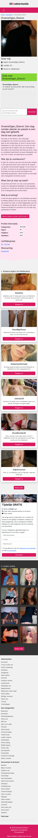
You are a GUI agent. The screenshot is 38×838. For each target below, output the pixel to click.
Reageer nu (19, 304)
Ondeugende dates (7, 773)
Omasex (4, 727)
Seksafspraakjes (6, 802)
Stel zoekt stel (6, 807)
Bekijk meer (19, 488)
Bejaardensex (5, 688)
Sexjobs (4, 812)
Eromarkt (4, 662)
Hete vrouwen (6, 794)
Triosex (3, 701)
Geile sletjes (5, 694)
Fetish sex (4, 699)
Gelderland (5, 251)
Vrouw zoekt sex (7, 665)
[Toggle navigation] (3, 10)
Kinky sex (4, 719)
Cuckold (4, 805)
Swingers (4, 783)
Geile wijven (5, 675)
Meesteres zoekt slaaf (9, 691)
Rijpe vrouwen (6, 768)
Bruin (21, 235)
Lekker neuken (6, 737)
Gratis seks (5, 748)
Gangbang (4, 673)
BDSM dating (5, 745)
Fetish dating (5, 742)
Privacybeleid (11, 550)
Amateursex (5, 683)
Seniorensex (5, 729)
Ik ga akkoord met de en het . (19, 549)
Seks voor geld (6, 724)
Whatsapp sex (6, 686)
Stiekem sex (5, 770)
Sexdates (4, 670)
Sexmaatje (9, 14)
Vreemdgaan (5, 704)
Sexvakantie (5, 750)
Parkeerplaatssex (7, 716)
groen (21, 232)
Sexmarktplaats (6, 778)
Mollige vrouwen (7, 696)
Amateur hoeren (6, 680)
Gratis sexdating (7, 667)
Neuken (3, 765)
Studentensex (6, 786)
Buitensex (4, 711)
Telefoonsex (5, 735)
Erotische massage (7, 756)
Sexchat (4, 678)
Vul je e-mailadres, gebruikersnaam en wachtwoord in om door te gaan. (15, 531)
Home (3, 14)
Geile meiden (5, 799)
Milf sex (4, 721)
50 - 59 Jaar (5, 244)
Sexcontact (5, 810)
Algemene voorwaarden (27, 548)
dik (20, 229)
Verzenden (19, 555)
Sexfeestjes (5, 740)
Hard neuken (5, 789)
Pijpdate (4, 797)
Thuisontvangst (6, 791)
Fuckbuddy (5, 753)
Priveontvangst (6, 732)
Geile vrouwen (6, 758)
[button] (19, 38)
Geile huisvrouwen (7, 781)
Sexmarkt (4, 714)
